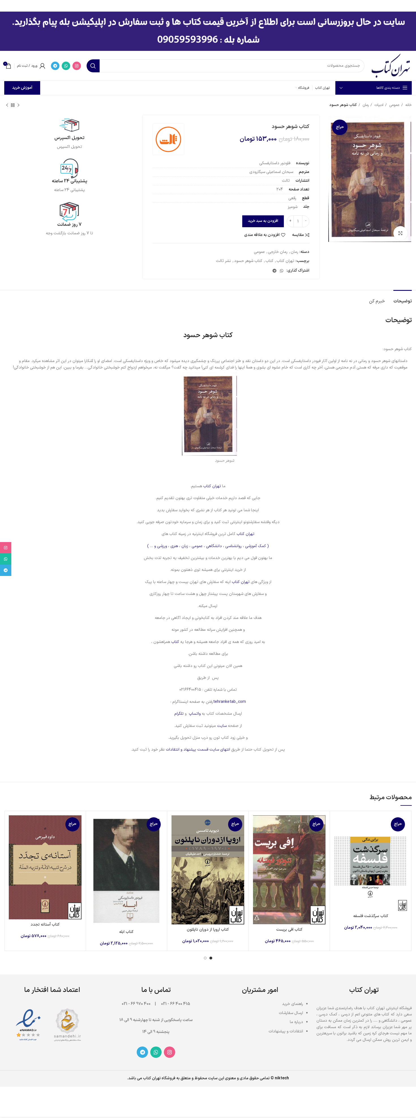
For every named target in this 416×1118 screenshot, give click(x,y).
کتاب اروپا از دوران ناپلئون (208, 930)
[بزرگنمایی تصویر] (400, 233)
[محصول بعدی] (7, 105)
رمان (365, 105)
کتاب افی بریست (289, 930)
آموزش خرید (22, 88)
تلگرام (179, 714)
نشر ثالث (223, 261)
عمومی (394, 105)
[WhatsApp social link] (66, 66)
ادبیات (378, 105)
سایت (222, 726)
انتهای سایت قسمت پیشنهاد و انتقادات (198, 750)
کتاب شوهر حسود (248, 261)
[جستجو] (93, 65)
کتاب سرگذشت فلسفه (370, 916)
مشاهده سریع (338, 837)
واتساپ (195, 714)
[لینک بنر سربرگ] (216, 5)
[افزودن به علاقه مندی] (338, 850)
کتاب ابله (126, 932)
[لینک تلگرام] (55, 66)
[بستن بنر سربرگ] (7, 5)
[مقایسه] (338, 824)
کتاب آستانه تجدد (45, 925)
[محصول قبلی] (18, 105)
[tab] (402, 298)
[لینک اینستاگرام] (76, 66)
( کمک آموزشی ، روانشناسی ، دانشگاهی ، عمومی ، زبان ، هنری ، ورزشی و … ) (208, 546)
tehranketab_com (229, 702)
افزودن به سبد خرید (263, 221)
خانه (408, 105)
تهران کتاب (285, 261)
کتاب (269, 261)
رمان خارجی (278, 252)
